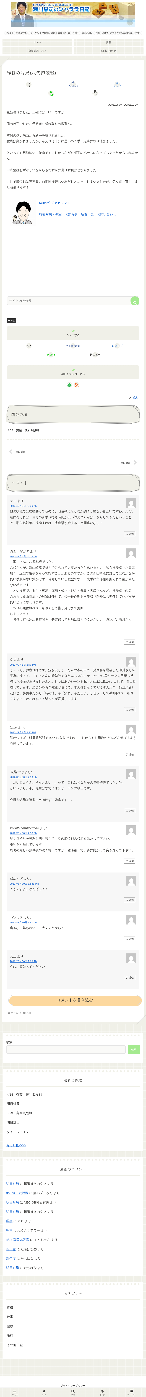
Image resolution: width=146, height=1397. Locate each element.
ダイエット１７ (18, 1132)
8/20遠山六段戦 (17, 1193)
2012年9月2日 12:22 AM (23, 556)
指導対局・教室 (50, 214)
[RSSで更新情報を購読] (76, 384)
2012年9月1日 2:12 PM (23, 732)
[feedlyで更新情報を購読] (69, 384)
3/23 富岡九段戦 (19, 1113)
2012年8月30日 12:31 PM (24, 883)
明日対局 (13, 1104)
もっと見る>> (16, 1145)
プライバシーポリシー (73, 1385)
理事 (9, 1221)
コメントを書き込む (75, 1000)
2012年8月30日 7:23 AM (23, 961)
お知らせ (71, 214)
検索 (9, 1042)
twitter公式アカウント (54, 203)
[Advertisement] (73, 260)
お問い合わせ (106, 214)
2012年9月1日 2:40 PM (23, 664)
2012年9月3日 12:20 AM (23, 505)
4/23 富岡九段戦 (17, 1240)
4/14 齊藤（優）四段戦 (24, 1094)
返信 (131, 533)
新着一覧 (87, 214)
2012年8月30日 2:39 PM (23, 777)
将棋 (13, 320)
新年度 (11, 1249)
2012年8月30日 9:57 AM (23, 922)
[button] (95, 93)
